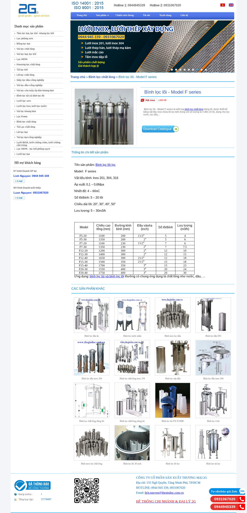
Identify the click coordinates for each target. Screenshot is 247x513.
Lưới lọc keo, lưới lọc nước (32, 106)
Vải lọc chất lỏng (26, 49)
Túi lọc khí (22, 69)
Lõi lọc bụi (22, 132)
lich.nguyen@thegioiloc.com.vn (164, 492)
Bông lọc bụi (23, 43)
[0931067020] (242, 501)
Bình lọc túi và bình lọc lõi (30, 95)
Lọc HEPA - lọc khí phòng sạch (33, 149)
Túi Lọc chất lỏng (26, 127)
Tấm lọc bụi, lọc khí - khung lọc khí (35, 33)
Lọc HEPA (22, 59)
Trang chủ (77, 77)
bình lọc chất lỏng (193, 109)
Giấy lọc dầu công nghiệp (30, 80)
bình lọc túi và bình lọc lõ (107, 276)
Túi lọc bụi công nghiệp (29, 137)
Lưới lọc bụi (23, 154)
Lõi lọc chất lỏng (25, 75)
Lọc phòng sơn (25, 38)
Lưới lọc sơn (24, 101)
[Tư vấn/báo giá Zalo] (242, 493)
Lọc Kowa (22, 116)
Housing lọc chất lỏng (28, 64)
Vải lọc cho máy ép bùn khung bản (35, 90)
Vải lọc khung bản (26, 111)
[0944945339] (242, 509)
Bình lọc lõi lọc (106, 164)
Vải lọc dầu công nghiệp (29, 85)
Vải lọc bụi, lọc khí (26, 54)
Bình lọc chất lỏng (26, 121)
